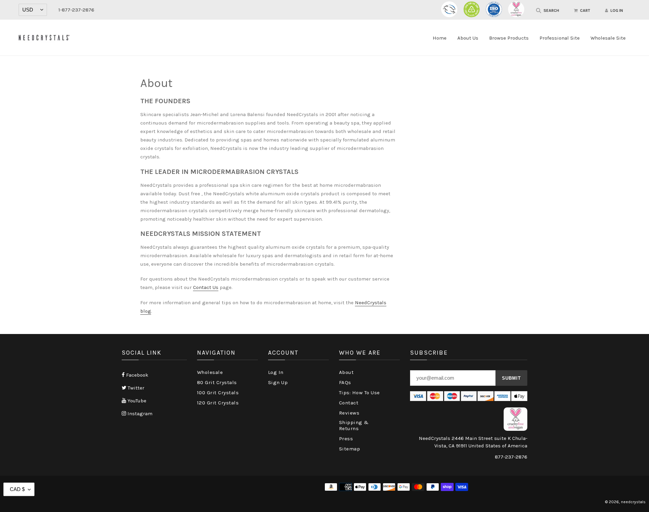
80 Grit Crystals (217, 382)
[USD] (33, 10)
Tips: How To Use (359, 392)
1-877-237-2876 (76, 10)
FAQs (345, 382)
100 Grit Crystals (218, 392)
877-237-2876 (511, 457)
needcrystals (633, 501)
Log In (276, 372)
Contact (349, 403)
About (346, 372)
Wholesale (210, 372)
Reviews (349, 413)
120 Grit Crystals (218, 403)
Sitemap (349, 449)
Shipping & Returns (354, 425)
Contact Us (205, 287)
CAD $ (17, 489)
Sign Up (278, 382)
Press (346, 439)
